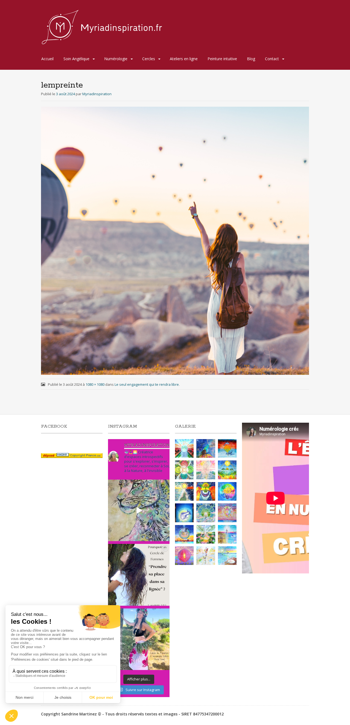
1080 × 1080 (95, 384)
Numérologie (115, 58)
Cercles (148, 58)
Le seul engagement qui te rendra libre (147, 384)
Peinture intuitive (222, 58)
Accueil (47, 58)
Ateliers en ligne (184, 58)
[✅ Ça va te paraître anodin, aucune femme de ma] (139, 639)
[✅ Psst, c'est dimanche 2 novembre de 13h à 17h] (139, 574)
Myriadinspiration (97, 93)
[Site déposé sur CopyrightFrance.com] (72, 456)
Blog (251, 58)
